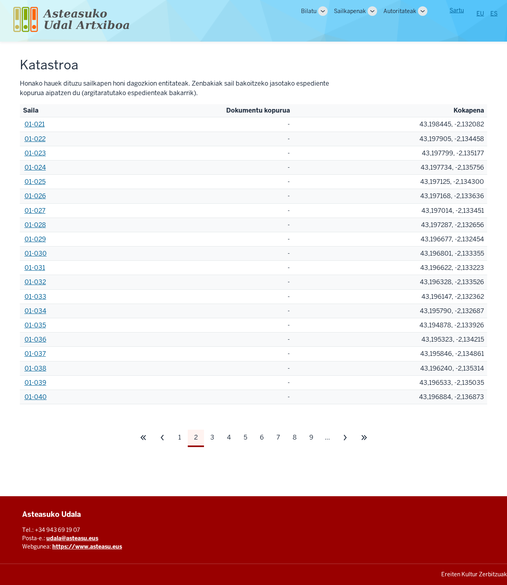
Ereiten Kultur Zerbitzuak (474, 574)
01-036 (35, 339)
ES (493, 13)
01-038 (35, 368)
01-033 (35, 296)
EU (480, 13)
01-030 (36, 253)
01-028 (35, 225)
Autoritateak (399, 11)
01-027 (35, 210)
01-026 (35, 196)
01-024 (35, 167)
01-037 (35, 354)
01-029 (35, 239)
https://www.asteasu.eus (87, 546)
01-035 (35, 325)
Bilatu (308, 11)
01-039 (35, 383)
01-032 (35, 282)
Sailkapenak (350, 11)
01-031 (35, 268)
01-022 (35, 139)
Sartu (457, 10)
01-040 (36, 397)
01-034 (35, 311)
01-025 (35, 182)
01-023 (35, 153)
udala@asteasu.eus (72, 538)
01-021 (35, 124)
